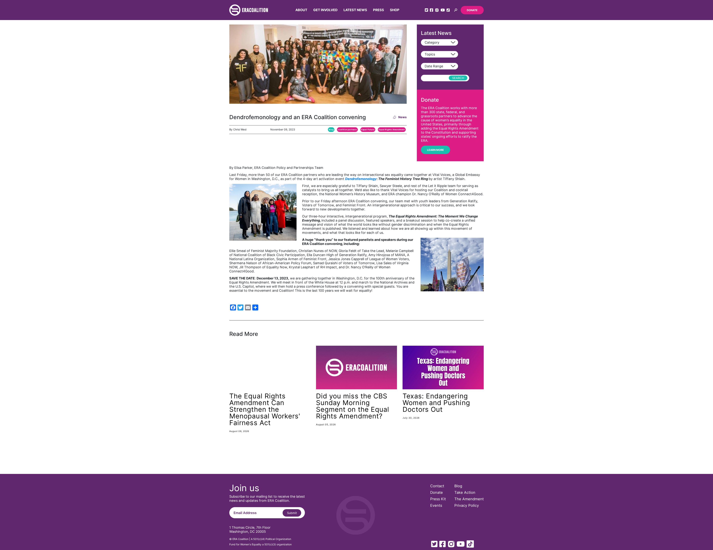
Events (436, 505)
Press (378, 10)
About (301, 10)
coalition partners (347, 129)
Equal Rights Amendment (392, 129)
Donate (472, 10)
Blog (331, 129)
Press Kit (438, 499)
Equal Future (368, 129)
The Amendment (469, 499)
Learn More (435, 149)
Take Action (464, 492)
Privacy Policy (466, 505)
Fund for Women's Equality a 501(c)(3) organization (260, 544)
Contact (437, 486)
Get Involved (325, 10)
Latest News (355, 10)
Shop (394, 10)
